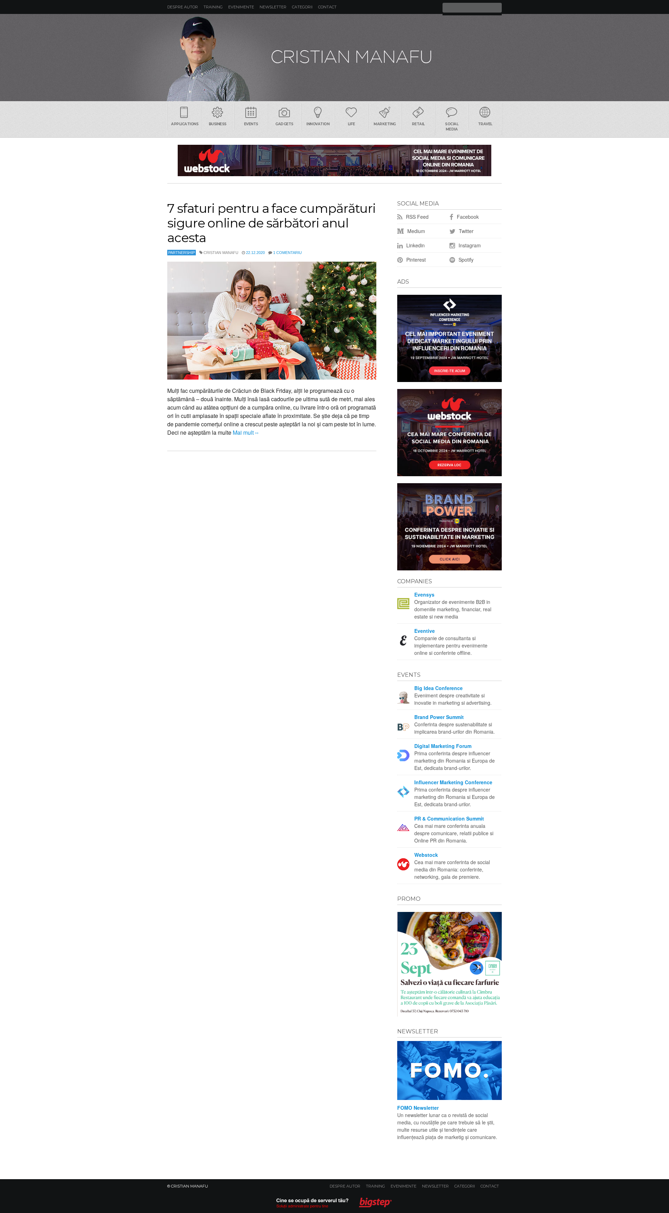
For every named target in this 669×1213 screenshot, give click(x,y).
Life (351, 124)
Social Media (451, 127)
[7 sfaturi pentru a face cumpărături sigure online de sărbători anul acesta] (271, 321)
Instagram (469, 245)
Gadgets (284, 124)
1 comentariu (287, 252)
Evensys (424, 594)
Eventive (424, 630)
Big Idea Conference (438, 687)
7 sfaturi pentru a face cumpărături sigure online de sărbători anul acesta (271, 223)
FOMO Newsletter (418, 1107)
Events (251, 124)
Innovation (317, 124)
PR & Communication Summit (449, 818)
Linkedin (415, 245)
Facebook (467, 216)
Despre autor (182, 7)
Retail (418, 124)
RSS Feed (417, 216)
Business (217, 124)
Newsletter (273, 7)
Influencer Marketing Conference (453, 782)
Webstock (426, 854)
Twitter (465, 230)
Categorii (302, 7)
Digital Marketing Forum (442, 745)
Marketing (385, 124)
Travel (485, 124)
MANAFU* (334, 57)
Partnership (181, 252)
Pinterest (415, 259)
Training (213, 7)
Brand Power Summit (439, 716)
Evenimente (241, 7)
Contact (327, 7)
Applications (184, 124)
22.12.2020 (255, 252)
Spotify (465, 259)
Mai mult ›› (245, 432)
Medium (415, 230)
